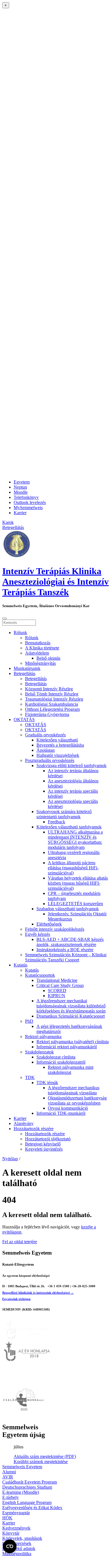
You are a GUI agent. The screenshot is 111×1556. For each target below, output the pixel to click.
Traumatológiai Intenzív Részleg (54, 699)
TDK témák (47, 1082)
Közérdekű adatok (18, 1548)
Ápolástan (45, 750)
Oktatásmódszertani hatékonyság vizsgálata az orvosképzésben (77, 1100)
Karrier (20, 512)
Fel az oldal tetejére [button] (19, 1241)
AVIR (7, 1476)
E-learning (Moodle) (20, 1492)
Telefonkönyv (26, 497)
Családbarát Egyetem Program (29, 1482)
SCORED (57, 990)
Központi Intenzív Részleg (49, 688)
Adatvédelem (37, 653)
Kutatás (20, 965)
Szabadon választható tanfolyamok (67, 908)
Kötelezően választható (57, 740)
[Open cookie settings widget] (10, 1546)
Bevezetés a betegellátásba (60, 745)
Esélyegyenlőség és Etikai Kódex (32, 1507)
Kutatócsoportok (40, 975)
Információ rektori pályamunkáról (66, 1046)
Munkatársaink (27, 668)
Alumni (9, 1471)
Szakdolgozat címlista (55, 1057)
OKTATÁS (24, 719)
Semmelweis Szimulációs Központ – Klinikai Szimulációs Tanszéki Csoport (65, 957)
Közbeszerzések (16, 1543)
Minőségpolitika (16, 1553)
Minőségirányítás (40, 663)
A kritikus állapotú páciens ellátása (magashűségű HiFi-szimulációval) (73, 867)
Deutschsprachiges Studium (27, 1487)
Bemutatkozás (37, 642)
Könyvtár (10, 1533)
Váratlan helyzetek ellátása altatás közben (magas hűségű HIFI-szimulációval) (78, 883)
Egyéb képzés (37, 934)
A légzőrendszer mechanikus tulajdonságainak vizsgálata (73, 1090)
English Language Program (27, 1502)
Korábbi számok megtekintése (41, 1461)
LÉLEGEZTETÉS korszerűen (75, 903)
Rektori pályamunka (43, 1036)
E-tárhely (10, 1497)
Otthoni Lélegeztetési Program (52, 709)
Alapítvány (24, 1123)
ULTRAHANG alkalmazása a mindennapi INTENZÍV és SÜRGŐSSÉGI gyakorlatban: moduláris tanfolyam (75, 840)
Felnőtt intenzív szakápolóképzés (54, 929)
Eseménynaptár (16, 1512)
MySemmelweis (28, 507)
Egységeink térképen (16, 1299)
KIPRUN (56, 995)
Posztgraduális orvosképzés (49, 760)
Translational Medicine (56, 980)
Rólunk (20, 632)
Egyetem (22, 482)
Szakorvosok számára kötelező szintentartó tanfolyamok (64, 814)
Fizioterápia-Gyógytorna (47, 714)
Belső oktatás (48, 658)
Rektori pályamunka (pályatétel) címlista (72, 1041)
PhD (29, 1021)
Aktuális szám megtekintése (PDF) (45, 1456)
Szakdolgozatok (39, 1051)
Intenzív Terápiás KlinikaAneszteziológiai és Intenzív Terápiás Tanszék (55, 581)
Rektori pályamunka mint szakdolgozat (70, 1070)
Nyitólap (10, 1158)
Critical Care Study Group (60, 985)
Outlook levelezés (30, 502)
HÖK (7, 1517)
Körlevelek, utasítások (22, 1538)
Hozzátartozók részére (34, 1128)
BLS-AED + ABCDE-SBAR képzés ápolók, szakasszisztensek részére (70, 942)
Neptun (20, 487)
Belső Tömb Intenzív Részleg (51, 693)
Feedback (56, 821)
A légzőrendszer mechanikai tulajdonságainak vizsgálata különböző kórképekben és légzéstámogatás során (71, 1005)
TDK (30, 1077)
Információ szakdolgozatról (60, 1062)
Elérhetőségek (49, 924)
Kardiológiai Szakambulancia (51, 704)
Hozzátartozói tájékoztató (48, 1138)
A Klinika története (42, 647)
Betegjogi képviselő (43, 1144)
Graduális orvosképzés (45, 734)
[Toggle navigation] (4, 618)
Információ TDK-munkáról (60, 1113)
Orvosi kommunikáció (68, 1108)
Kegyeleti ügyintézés (44, 1149)
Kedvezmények (16, 1528)
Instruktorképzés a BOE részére (64, 949)
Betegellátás (24, 673)
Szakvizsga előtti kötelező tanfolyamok (71, 765)
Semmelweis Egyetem (22, 1466)
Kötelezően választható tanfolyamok (69, 826)
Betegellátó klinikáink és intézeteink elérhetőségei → (38, 1292)
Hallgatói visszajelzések (57, 755)
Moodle (21, 492)
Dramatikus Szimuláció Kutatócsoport (70, 1016)
